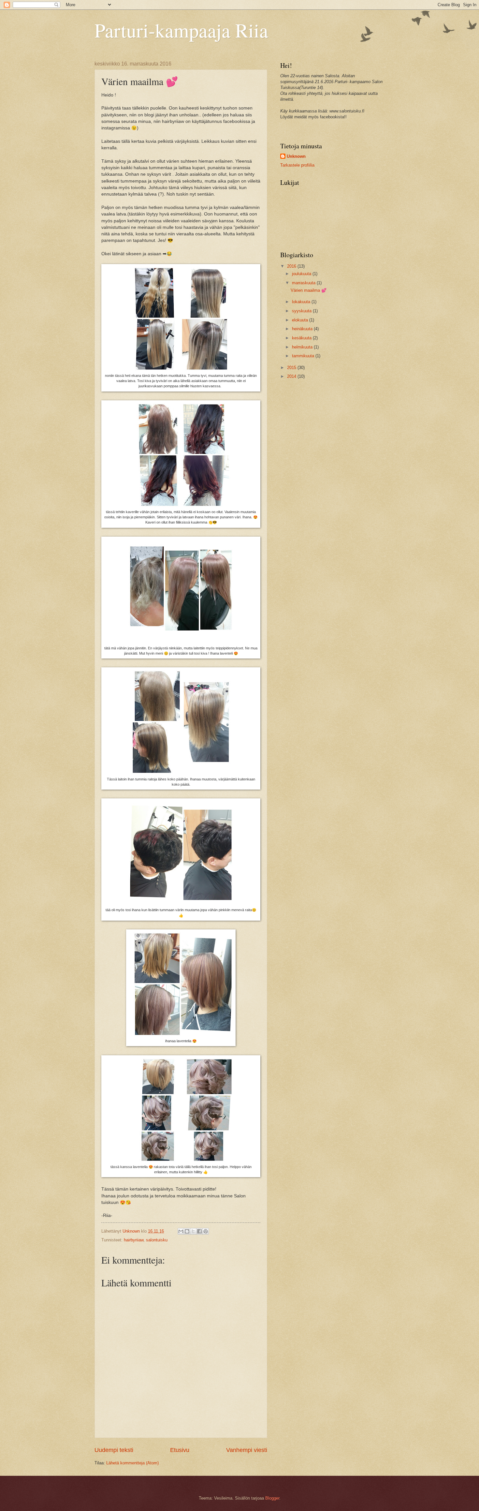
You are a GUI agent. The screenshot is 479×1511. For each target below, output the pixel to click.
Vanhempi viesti (246, 1450)
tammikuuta (303, 355)
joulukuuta (302, 273)
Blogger (272, 1498)
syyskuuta (302, 310)
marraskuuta (304, 282)
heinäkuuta (303, 328)
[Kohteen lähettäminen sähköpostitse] (181, 1231)
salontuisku (156, 1239)
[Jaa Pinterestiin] (205, 1231)
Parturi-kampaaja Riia (181, 30)
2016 (292, 266)
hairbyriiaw (133, 1239)
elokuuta (300, 320)
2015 (292, 367)
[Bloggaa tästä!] (187, 1231)
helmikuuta (303, 347)
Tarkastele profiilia (297, 165)
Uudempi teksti (113, 1450)
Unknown (296, 156)
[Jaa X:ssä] (193, 1231)
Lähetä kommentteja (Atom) (132, 1462)
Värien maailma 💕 (309, 290)
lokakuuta (302, 301)
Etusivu (179, 1450)
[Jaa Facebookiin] (199, 1231)
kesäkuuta (302, 337)
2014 (292, 376)
